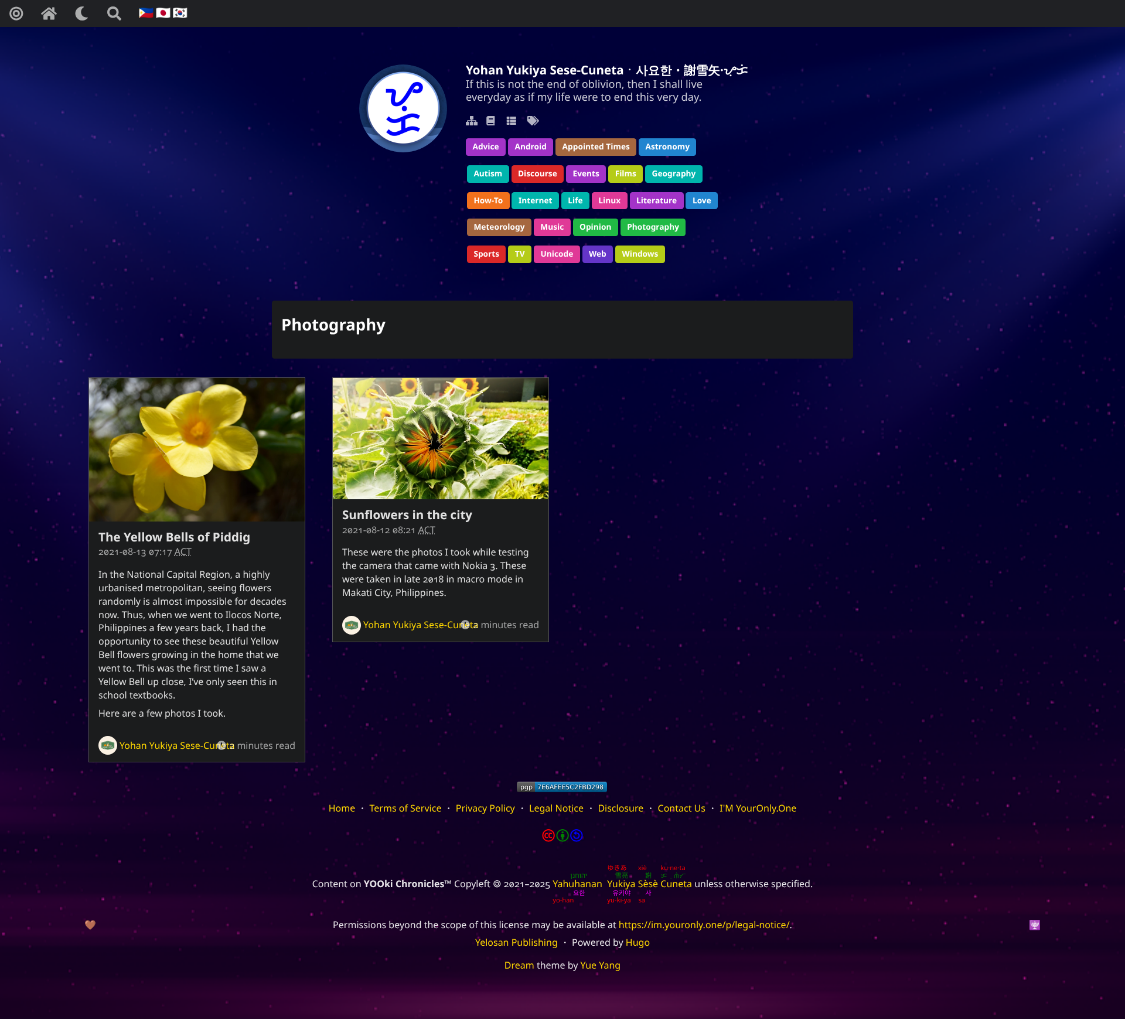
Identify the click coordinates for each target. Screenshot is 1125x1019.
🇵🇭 (145, 13)
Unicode (556, 254)
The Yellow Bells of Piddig (174, 537)
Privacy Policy (485, 808)
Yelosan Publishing (516, 942)
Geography (674, 173)
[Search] (114, 13)
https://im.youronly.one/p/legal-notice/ (704, 924)
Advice (485, 146)
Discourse (537, 173)
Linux (609, 200)
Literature (656, 200)
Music (552, 227)
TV (520, 254)
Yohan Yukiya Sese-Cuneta (177, 745)
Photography (653, 227)
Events (586, 173)
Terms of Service (406, 808)
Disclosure (620, 808)
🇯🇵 (161, 13)
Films (625, 173)
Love (702, 200)
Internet (536, 200)
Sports (486, 254)
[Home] (49, 13)
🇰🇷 (178, 13)
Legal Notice (556, 808)
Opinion (595, 227)
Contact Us (681, 808)
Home (342, 808)
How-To (488, 200)
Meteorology (498, 227)
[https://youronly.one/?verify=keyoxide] (562, 787)
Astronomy (668, 146)
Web (597, 254)
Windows (640, 254)
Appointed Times (596, 146)
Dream (519, 965)
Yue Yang (601, 965)
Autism (487, 173)
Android (530, 146)
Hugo (638, 942)
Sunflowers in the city (407, 515)
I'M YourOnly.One (758, 808)
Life (575, 200)
